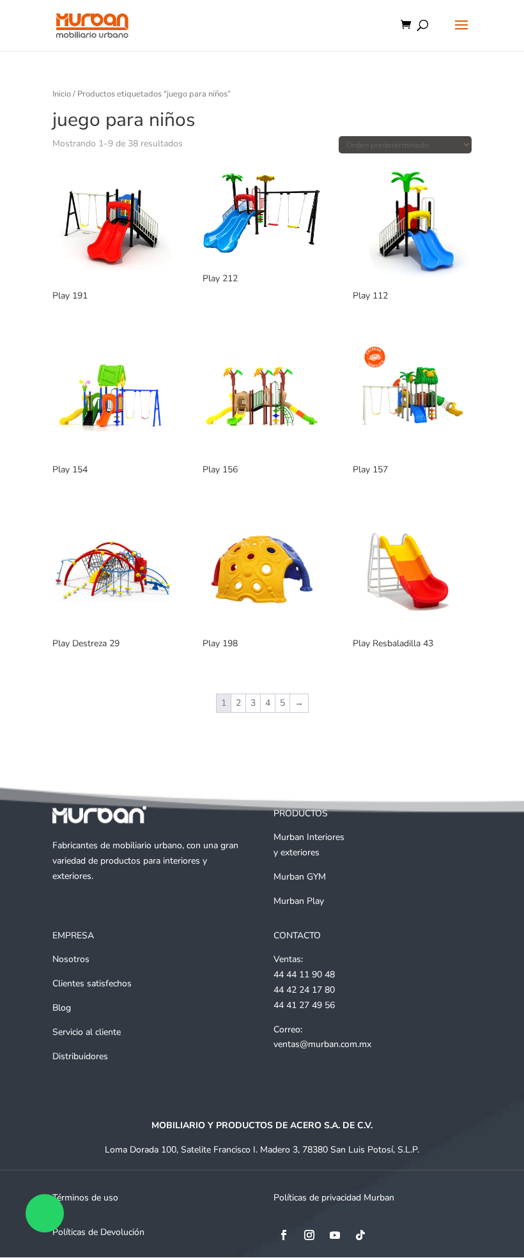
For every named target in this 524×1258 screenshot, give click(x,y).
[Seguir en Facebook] (284, 1235)
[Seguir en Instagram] (309, 1235)
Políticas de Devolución (98, 1232)
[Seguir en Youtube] (335, 1235)
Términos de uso (85, 1198)
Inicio (61, 94)
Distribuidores (80, 1056)
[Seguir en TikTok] (360, 1235)
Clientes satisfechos (92, 983)
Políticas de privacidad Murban (334, 1198)
